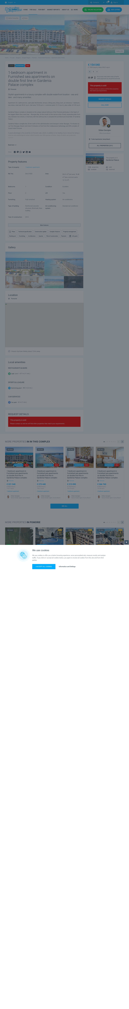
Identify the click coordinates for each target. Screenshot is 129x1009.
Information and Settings (67, 566)
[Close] (126, 542)
